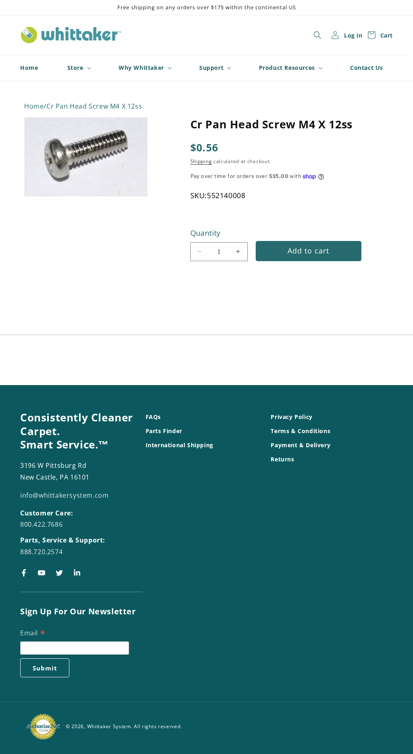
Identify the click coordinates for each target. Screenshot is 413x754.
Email (32, 633)
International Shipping (179, 445)
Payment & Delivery (300, 445)
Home (34, 106)
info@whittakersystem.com (64, 495)
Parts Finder (164, 431)
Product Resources (287, 67)
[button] (317, 35)
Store (75, 67)
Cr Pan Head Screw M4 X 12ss (94, 106)
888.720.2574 (41, 551)
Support (211, 67)
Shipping (201, 161)
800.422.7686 (41, 524)
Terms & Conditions (300, 431)
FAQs (153, 417)
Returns (282, 459)
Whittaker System (109, 726)
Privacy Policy (291, 417)
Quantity (205, 233)
